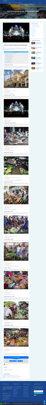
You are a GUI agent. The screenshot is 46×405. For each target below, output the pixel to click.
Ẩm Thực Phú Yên (33, 32)
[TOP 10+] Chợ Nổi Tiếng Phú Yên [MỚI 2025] (10, 53)
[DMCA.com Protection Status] (36, 395)
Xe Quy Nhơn (33, 36)
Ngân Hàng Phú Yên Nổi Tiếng (10, 294)
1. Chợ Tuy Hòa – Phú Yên (8, 54)
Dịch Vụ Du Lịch (33, 28)
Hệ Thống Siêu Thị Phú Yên (10, 150)
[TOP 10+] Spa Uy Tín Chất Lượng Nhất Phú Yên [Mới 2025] (12, 377)
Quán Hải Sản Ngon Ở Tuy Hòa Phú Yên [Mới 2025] (39, 68)
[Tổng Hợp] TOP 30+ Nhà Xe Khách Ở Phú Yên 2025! (38, 43)
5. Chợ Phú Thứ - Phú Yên (8, 58)
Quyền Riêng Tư (25, 390)
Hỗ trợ (16, 2)
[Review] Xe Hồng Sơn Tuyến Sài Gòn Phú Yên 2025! (39, 63)
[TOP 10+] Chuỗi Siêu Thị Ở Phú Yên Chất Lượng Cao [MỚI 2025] (13, 376)
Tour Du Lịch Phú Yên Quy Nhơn (35, 25)
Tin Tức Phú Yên (18, 364)
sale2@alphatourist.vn (7, 397)
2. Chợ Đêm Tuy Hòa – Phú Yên (9, 55)
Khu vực (6, 2)
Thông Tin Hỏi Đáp (26, 389)
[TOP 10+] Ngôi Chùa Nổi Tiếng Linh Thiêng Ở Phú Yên (39, 58)
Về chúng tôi (20, 2)
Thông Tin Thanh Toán (26, 396)
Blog (13, 2)
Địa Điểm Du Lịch (33, 29)
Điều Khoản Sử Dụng (26, 386)
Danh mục (10, 2)
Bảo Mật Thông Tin (26, 393)
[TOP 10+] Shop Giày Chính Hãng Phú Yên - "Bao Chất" (12, 375)
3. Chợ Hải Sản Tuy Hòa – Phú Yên (9, 56)
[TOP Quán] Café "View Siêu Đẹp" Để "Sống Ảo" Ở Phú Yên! (39, 53)
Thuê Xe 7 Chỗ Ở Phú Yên (10, 93)
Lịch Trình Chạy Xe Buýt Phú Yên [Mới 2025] (39, 48)
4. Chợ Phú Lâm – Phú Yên (8, 57)
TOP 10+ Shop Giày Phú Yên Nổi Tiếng (11, 209)
